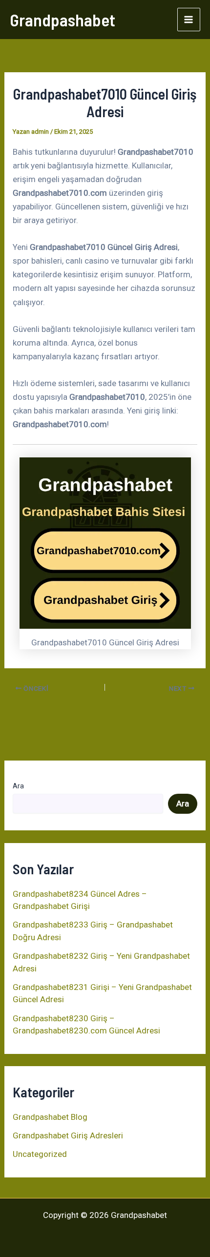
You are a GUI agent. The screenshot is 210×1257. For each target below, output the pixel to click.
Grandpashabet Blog (50, 1117)
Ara (18, 786)
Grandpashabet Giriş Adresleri (68, 1135)
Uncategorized (40, 1154)
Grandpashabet (62, 19)
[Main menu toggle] (189, 19)
